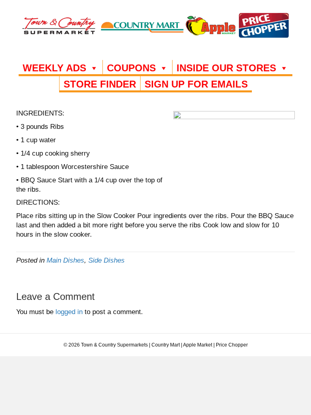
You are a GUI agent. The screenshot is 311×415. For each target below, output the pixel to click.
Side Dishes (106, 260)
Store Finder (100, 84)
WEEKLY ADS (54, 67)
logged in (69, 312)
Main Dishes (65, 260)
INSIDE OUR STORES (226, 67)
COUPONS (131, 67)
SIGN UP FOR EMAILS (196, 84)
